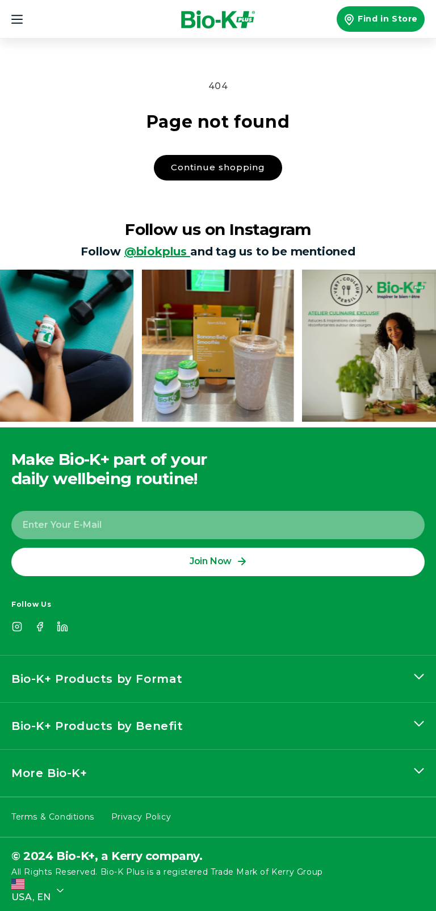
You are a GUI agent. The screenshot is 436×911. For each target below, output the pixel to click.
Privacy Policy (141, 817)
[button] (23, 19)
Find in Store (388, 19)
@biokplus (157, 251)
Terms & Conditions (52, 817)
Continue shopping (218, 167)
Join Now (211, 561)
